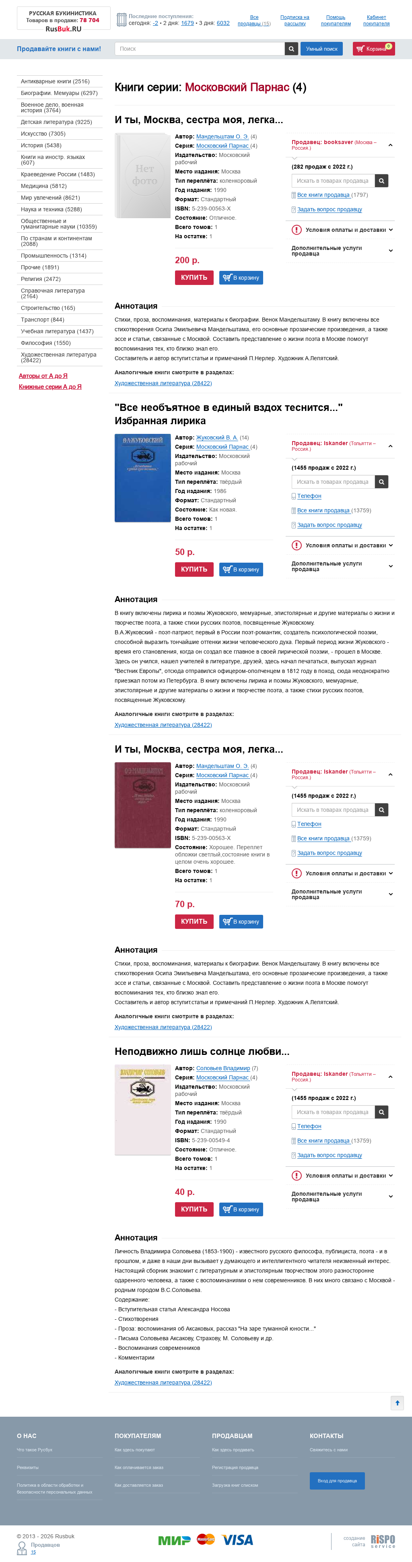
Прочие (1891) (40, 267)
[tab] (340, 145)
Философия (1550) (46, 343)
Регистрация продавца (235, 1467)
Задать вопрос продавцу (329, 209)
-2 (155, 23)
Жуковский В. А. (217, 437)
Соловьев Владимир (223, 1068)
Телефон (309, 496)
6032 (223, 23)
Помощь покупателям (336, 20)
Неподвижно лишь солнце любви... (202, 1051)
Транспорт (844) (42, 319)
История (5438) (41, 145)
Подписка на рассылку (294, 20)
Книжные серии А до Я (50, 386)
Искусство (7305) (43, 133)
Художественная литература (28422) (59, 357)
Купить (194, 277)
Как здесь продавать (233, 1450)
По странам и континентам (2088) (56, 241)
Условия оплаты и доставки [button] (346, 230)
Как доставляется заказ (139, 1485)
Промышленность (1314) (54, 255)
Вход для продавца (337, 1481)
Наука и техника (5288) (51, 209)
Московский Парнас (223, 145)
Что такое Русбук (34, 1450)
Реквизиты (28, 1467)
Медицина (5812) (44, 186)
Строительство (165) (48, 308)
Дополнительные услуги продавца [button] (327, 251)
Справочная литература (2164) (53, 293)
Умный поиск (322, 48)
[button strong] (340, 145)
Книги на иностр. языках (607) (53, 160)
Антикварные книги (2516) (55, 81)
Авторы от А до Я (43, 375)
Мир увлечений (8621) (50, 197)
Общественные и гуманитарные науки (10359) (59, 224)
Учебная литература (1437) (57, 331)
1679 (187, 23)
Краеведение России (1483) (58, 174)
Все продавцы (254, 20)
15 (33, 1552)
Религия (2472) (41, 279)
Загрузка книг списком (235, 1485)
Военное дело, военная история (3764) (52, 107)
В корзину (246, 277)
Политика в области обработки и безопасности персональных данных (55, 1488)
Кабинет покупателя (376, 20)
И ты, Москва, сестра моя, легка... (199, 119)
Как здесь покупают (135, 1450)
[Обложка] (143, 520)
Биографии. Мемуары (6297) (59, 93)
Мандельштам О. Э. (222, 136)
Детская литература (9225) (56, 122)
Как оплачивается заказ (139, 1467)
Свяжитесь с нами (329, 1450)
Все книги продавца (324, 195)
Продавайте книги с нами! (59, 49)
